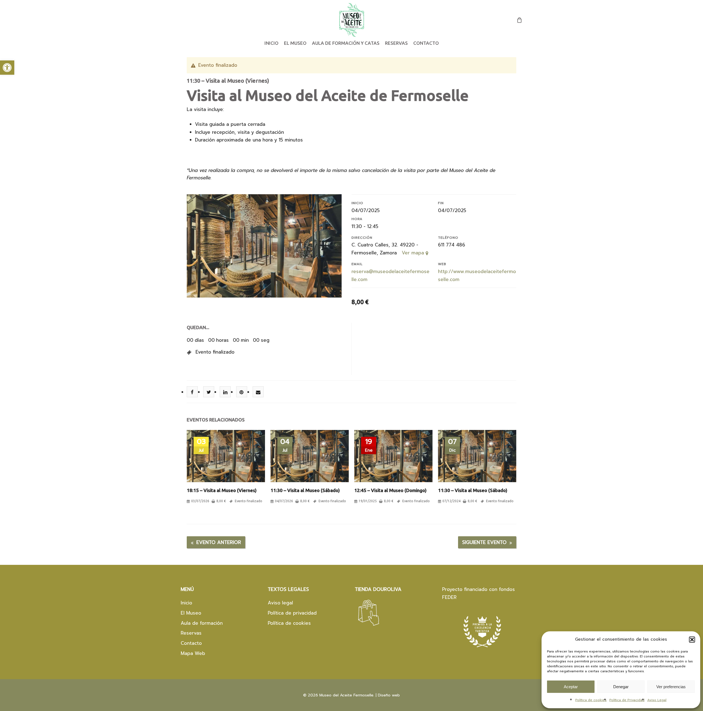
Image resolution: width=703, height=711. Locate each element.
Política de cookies (591, 700)
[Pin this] (241, 392)
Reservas (191, 633)
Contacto (191, 643)
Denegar (621, 686)
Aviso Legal (656, 700)
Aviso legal (280, 602)
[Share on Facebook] (192, 392)
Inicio (186, 602)
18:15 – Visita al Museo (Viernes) (221, 490)
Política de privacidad (292, 612)
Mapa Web (193, 653)
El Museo (191, 612)
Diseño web (389, 695)
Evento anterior (218, 542)
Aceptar (571, 686)
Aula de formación (202, 623)
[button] (7, 67)
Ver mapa (414, 252)
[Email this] (258, 392)
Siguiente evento (484, 542)
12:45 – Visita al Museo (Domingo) (390, 490)
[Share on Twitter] (209, 392)
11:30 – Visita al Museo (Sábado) (305, 490)
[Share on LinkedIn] (225, 392)
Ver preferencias (671, 686)
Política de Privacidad (627, 700)
